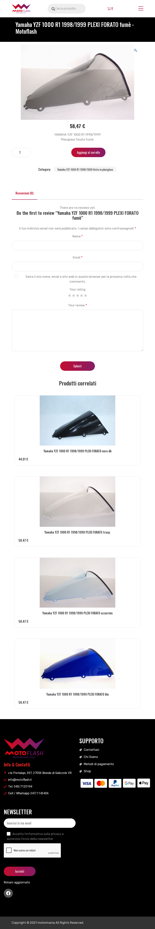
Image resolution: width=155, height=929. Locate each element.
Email (77, 257)
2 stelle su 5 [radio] (73, 295)
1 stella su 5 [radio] (69, 295)
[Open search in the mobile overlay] (72, 8)
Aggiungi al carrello (88, 152)
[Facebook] (8, 893)
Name (77, 236)
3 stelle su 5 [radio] (77, 295)
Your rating (77, 289)
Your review (77, 305)
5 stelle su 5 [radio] (85, 295)
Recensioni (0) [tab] (24, 193)
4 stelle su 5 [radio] (81, 295)
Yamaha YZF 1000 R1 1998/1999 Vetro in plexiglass (85, 169)
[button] (135, 50)
